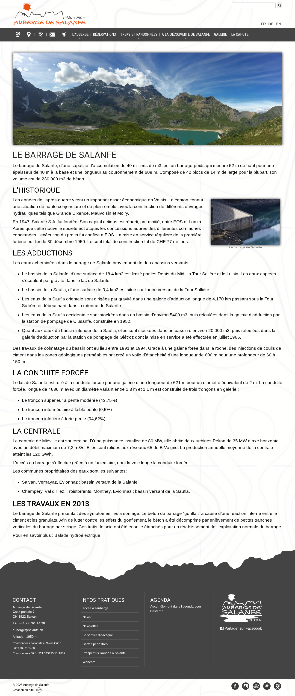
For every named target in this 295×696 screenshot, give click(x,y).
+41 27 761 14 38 (32, 623)
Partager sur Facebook (243, 628)
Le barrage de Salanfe (64, 155)
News (87, 617)
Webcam (89, 662)
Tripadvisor (256, 686)
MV (39, 690)
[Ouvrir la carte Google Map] (28, 34)
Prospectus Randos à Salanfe (104, 653)
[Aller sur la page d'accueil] (240, 608)
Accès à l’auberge (96, 608)
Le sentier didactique (98, 635)
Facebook (235, 686)
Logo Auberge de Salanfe (49, 14)
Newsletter (90, 626)
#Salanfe (267, 686)
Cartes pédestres (95, 644)
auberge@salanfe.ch (28, 630)
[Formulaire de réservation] (40, 34)
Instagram (245, 686)
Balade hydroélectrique (77, 535)
